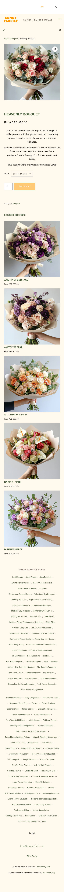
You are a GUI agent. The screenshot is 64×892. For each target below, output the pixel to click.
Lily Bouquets (48, 673)
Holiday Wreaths (31, 793)
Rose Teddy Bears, (16, 645)
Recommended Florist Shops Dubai (40, 645)
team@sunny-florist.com (32, 846)
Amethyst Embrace (16, 280)
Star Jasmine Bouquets (46, 667)
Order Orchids (12, 709)
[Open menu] (42, 7)
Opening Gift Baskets (18, 617)
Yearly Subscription (41, 810)
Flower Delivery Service (26, 588)
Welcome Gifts (35, 617)
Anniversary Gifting (21, 810)
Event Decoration (18, 743)
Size (6, 173)
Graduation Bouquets (21, 605)
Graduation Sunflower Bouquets (21, 684)
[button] (55, 49)
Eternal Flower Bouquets (18, 799)
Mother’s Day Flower (41, 611)
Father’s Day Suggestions (18, 776)
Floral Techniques (42, 782)
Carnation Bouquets (33, 661)
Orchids (35, 703)
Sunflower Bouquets (48, 678)
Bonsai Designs (28, 709)
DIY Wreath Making (13, 793)
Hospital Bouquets (47, 760)
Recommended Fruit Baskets (44, 754)
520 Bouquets (13, 760)
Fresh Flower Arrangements (32, 690)
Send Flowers (17, 577)
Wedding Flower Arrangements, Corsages (26, 622)
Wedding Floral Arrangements (22, 726)
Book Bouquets (46, 577)
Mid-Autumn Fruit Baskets (41, 628)
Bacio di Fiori (12, 482)
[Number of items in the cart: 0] (57, 7)
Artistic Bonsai (34, 720)
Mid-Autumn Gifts (52, 748)
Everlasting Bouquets (50, 793)
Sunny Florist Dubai (17, 7)
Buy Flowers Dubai (13, 698)
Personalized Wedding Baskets (44, 799)
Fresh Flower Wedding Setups (17, 737)
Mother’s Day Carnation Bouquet (21, 667)
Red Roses (46, 656)
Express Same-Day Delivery (40, 600)
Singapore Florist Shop (19, 703)
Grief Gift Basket (31, 771)
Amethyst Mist (13, 347)
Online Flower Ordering (21, 583)
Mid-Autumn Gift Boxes (19, 633)
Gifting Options (11, 748)
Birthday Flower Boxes (48, 816)
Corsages (35, 633)
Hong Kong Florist (32, 698)
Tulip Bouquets (31, 678)
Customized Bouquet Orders (20, 594)
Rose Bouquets (33, 656)
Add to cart (24, 186)
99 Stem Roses (18, 656)
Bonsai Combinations (47, 709)
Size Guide (32, 856)
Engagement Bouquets (41, 605)
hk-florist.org (49, 872)
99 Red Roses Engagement (40, 650)
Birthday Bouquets (19, 600)
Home (6, 39)
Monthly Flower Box (14, 816)
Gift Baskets (49, 617)
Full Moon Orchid (16, 673)
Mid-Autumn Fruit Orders (18, 754)
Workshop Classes (16, 788)
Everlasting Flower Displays (21, 639)
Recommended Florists (42, 583)
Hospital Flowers (29, 760)
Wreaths (51, 788)
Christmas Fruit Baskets (27, 821)
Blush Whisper (13, 549)
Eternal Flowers (47, 633)
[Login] (4, 29)
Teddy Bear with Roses (44, 639)
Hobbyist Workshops (35, 788)
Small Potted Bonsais (21, 714)
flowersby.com (43, 866)
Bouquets (14, 39)
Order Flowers (31, 577)
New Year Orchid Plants (15, 720)
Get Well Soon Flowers (21, 765)
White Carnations (51, 661)
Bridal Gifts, (50, 622)
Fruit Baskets (47, 743)
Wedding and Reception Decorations (31, 731)
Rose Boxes (30, 816)
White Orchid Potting (41, 714)
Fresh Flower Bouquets (46, 684)
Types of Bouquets (19, 650)
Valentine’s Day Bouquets (44, 594)
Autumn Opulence (15, 415)
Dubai (43, 821)
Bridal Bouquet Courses (21, 804)
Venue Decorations (45, 726)
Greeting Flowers (14, 771)
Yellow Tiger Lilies (14, 678)
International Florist (50, 698)
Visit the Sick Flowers (42, 765)
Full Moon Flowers (33, 673)
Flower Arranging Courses (43, 776)
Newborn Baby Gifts (20, 628)
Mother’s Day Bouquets (20, 611)
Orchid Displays (48, 703)
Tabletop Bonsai (49, 720)
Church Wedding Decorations (45, 737)
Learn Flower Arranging (22, 782)
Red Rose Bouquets (14, 661)
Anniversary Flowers (42, 804)
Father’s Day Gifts (48, 771)
